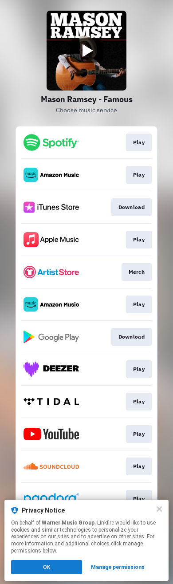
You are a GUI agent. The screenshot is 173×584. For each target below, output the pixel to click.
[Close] (159, 509)
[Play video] (86, 50)
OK (46, 567)
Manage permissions (118, 567)
